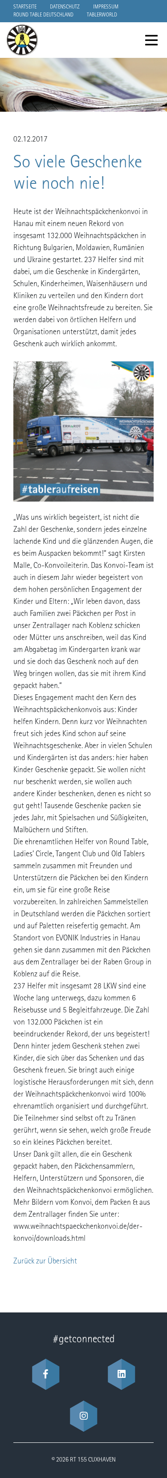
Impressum (105, 7)
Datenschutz (65, 7)
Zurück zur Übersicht (45, 1262)
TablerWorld (102, 15)
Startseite (25, 7)
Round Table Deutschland (43, 15)
